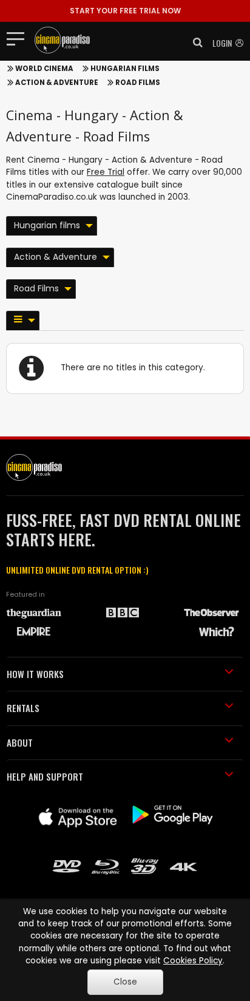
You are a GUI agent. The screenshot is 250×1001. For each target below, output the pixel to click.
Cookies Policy (193, 960)
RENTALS (23, 707)
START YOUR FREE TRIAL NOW (125, 10)
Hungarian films (125, 68)
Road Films (137, 82)
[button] (194, 42)
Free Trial (105, 172)
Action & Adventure (56, 82)
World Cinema (44, 68)
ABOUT (20, 742)
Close (125, 982)
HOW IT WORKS (35, 673)
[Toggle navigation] (19, 38)
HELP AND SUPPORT (45, 776)
